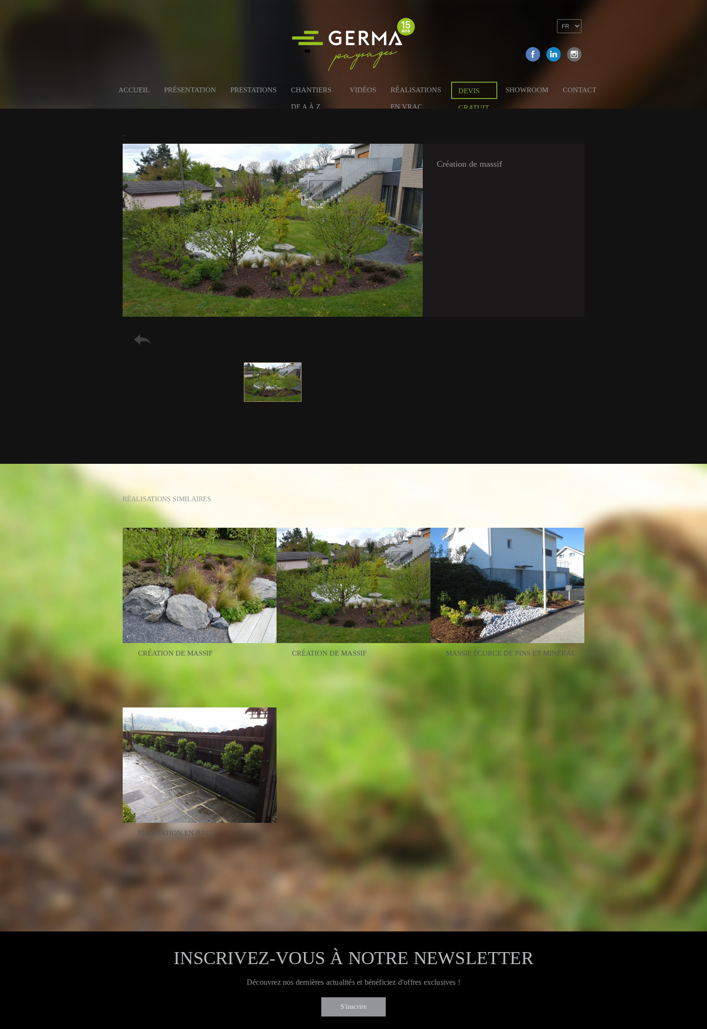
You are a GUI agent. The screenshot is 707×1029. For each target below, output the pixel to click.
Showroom (526, 90)
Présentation (190, 90)
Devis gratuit (473, 93)
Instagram (574, 54)
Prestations (253, 90)
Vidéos (363, 90)
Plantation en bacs (176, 833)
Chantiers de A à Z (311, 91)
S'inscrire (354, 1006)
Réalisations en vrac (416, 91)
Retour (142, 339)
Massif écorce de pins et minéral (511, 653)
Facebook (533, 54)
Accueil (134, 90)
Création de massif (175, 653)
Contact (579, 90)
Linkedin (553, 54)
